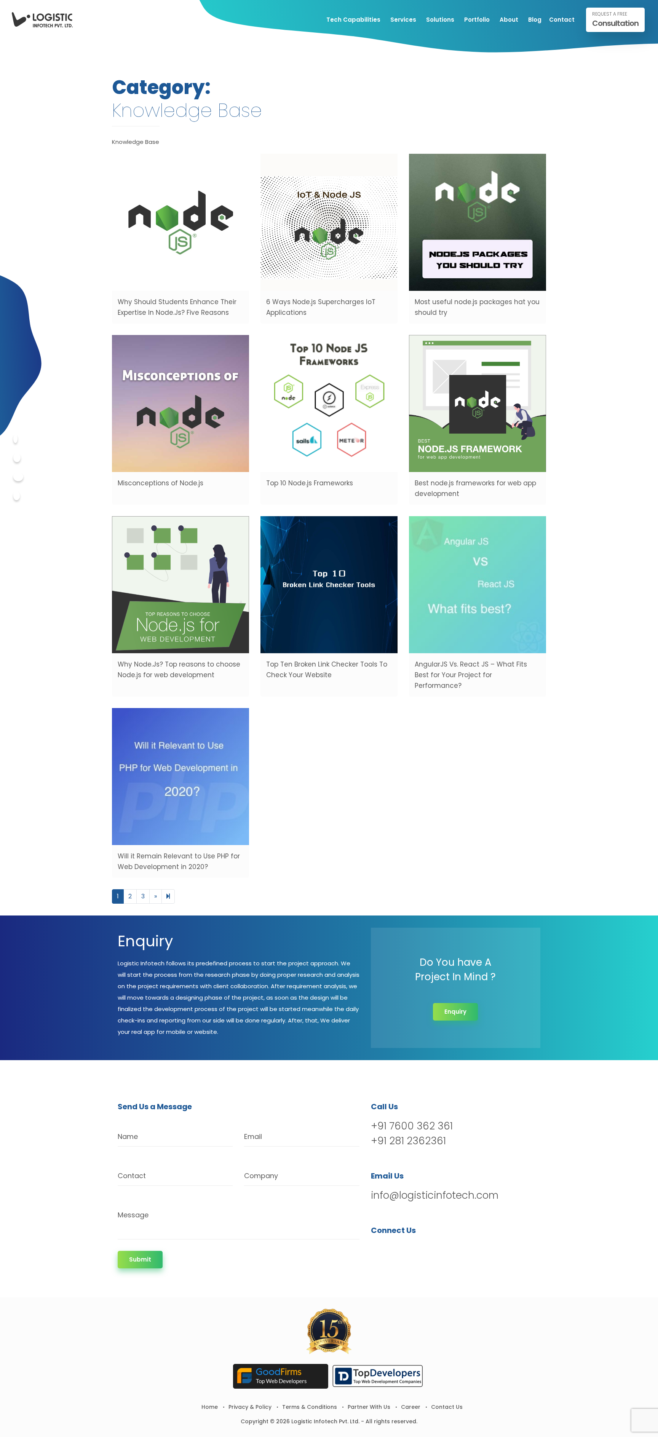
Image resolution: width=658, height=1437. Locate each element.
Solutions (440, 20)
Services (403, 20)
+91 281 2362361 (408, 1141)
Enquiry (455, 1012)
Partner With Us (369, 1407)
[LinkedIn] (417, 1250)
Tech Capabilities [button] (353, 20)
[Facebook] (15, 438)
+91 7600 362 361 (412, 1126)
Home (209, 1407)
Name (128, 1136)
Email (253, 1136)
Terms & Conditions (309, 1407)
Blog (534, 20)
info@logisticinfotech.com (434, 1195)
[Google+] (18, 476)
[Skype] (16, 495)
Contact (562, 20)
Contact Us (447, 1407)
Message (133, 1215)
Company (261, 1175)
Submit (140, 1259)
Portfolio (477, 20)
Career (410, 1407)
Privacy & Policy (250, 1407)
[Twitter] (17, 457)
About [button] (509, 20)
